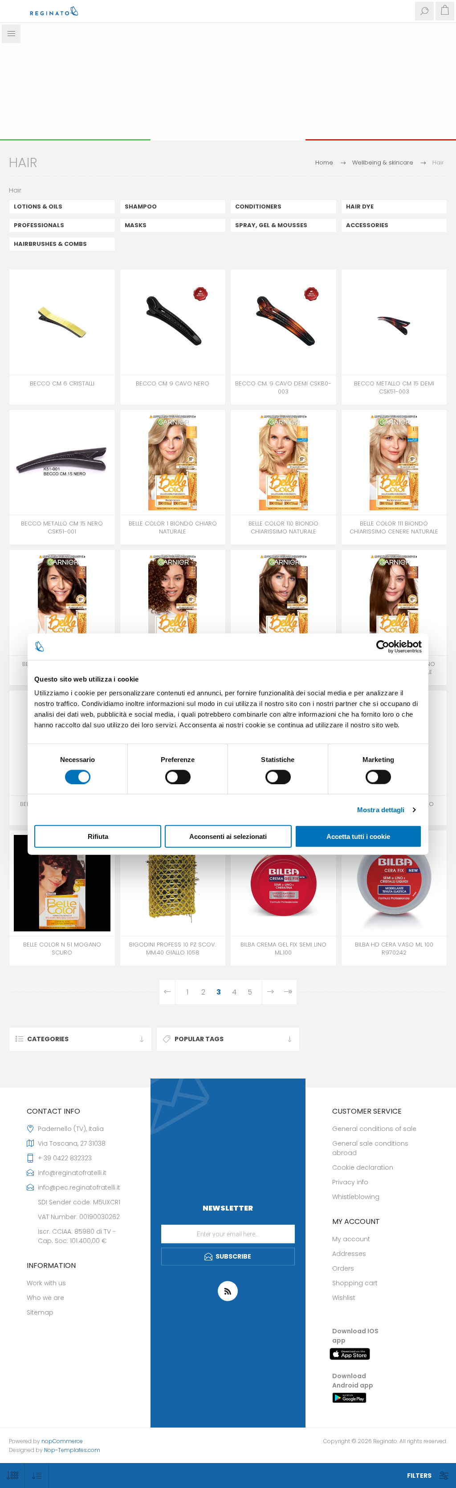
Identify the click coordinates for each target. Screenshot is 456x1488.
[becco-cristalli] (62, 322)
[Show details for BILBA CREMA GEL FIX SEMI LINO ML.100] (283, 883)
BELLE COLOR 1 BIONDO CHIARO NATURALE (173, 528)
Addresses (349, 1253)
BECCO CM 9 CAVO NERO (172, 384)
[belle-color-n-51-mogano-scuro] (62, 883)
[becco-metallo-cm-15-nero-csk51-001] (62, 462)
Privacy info (350, 1182)
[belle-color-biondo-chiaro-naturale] (173, 462)
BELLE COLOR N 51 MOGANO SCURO (62, 949)
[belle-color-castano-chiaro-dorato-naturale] (394, 602)
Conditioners (258, 206)
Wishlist (343, 1297)
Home (324, 162)
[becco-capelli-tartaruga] (283, 322)
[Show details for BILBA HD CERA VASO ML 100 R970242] (394, 883)
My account (351, 1239)
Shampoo (141, 206)
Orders (343, 1268)
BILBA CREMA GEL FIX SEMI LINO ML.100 (283, 949)
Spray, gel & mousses (271, 225)
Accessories (367, 225)
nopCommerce (62, 1441)
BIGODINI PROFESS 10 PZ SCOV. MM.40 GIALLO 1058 (172, 949)
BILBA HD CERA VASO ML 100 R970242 (394, 949)
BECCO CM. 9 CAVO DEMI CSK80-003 (283, 388)
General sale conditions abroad (370, 1148)
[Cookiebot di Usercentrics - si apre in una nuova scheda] (383, 646)
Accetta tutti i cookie (358, 836)
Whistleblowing (355, 1196)
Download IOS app (355, 1336)
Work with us (46, 1283)
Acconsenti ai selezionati (228, 836)
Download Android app (352, 1381)
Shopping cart (355, 1283)
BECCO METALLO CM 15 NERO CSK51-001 (62, 528)
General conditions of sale (374, 1128)
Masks (136, 225)
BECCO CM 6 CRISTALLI (62, 384)
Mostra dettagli (381, 809)
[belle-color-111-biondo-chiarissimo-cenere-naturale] (394, 462)
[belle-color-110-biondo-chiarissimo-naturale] (283, 462)
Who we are (45, 1297)
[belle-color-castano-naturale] (62, 602)
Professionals (39, 225)
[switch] (178, 777)
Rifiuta (98, 836)
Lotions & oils (38, 206)
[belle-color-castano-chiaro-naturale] (283, 602)
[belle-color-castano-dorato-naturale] (173, 602)
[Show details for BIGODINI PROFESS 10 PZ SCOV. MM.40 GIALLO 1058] (173, 883)
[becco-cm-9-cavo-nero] (173, 322)
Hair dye (360, 206)
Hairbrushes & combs (50, 244)
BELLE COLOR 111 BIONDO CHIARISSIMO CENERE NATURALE (394, 528)
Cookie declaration (362, 1167)
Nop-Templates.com (72, 1450)
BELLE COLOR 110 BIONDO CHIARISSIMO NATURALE (283, 528)
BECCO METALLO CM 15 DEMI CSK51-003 (394, 388)
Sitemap (40, 1312)
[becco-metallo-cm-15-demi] (394, 322)
